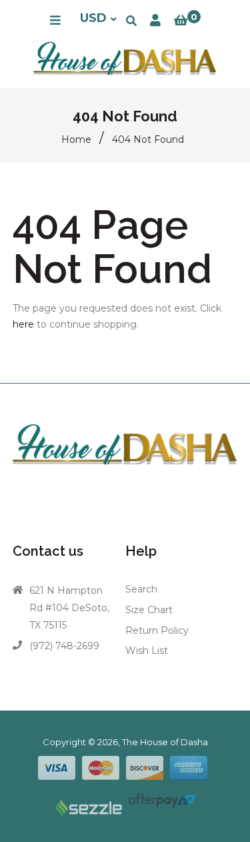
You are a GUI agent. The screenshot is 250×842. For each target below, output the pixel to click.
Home (76, 139)
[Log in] (155, 20)
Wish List (146, 651)
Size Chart (149, 610)
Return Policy (157, 630)
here (23, 324)
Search (141, 589)
